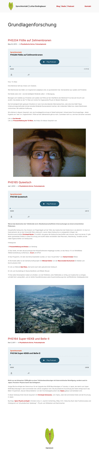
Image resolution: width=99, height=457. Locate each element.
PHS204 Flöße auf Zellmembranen (29, 40)
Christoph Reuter (28, 234)
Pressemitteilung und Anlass (19, 246)
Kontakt (88, 6)
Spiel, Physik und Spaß (22, 401)
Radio (63, 6)
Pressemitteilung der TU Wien (23, 120)
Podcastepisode (40, 44)
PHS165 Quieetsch (19, 182)
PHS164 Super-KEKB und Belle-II (28, 338)
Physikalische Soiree (28, 44)
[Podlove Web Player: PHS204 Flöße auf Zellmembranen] (49, 63)
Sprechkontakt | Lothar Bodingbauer (31, 6)
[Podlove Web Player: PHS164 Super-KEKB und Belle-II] (49, 361)
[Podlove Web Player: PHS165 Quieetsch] (49, 205)
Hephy (62, 391)
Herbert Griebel (68, 257)
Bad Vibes (24, 267)
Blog (58, 6)
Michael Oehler (47, 261)
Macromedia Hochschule (66, 261)
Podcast (70, 6)
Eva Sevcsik (17, 118)
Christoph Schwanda (45, 395)
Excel (32, 253)
